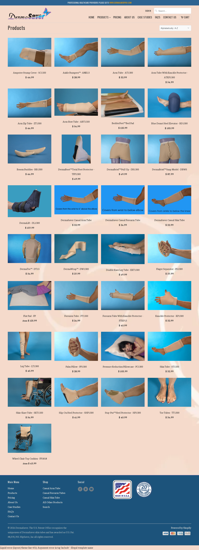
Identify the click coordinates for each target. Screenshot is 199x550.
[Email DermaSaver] (92, 489)
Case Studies (145, 17)
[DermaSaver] (29, 14)
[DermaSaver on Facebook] (80, 489)
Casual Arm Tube (51, 488)
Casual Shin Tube (51, 497)
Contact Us (169, 17)
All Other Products (52, 502)
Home (91, 17)
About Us (129, 17)
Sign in (148, 10)
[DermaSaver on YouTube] (86, 489)
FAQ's (157, 17)
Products (103, 17)
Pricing (117, 17)
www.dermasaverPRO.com (120, 2)
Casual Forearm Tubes (54, 492)
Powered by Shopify (181, 527)
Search (46, 506)
